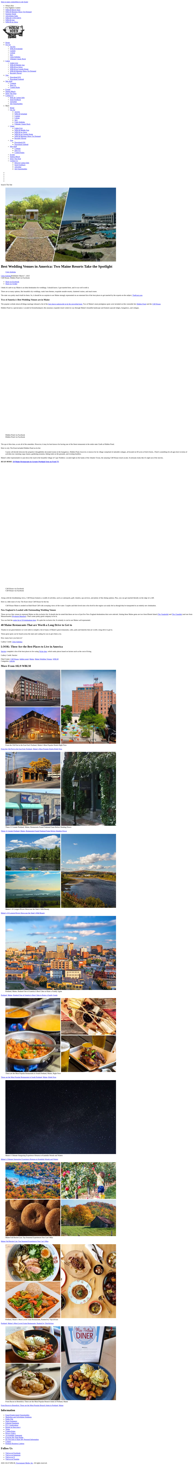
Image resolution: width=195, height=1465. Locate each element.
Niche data (43, 651)
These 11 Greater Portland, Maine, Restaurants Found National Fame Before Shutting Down (34, 831)
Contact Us (9, 96)
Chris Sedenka (15, 57)
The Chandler (177, 614)
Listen (7, 61)
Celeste (12, 53)
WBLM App (10, 20)
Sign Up (13, 85)
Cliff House (156, 304)
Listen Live (14, 63)
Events (7, 89)
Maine (31, 659)
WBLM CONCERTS (13, 18)
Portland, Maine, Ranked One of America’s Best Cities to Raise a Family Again (29, 995)
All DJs (12, 47)
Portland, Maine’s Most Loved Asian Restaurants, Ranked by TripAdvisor (27, 1323)
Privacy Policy (10, 1433)
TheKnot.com (137, 295)
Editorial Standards (12, 1423)
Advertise (13, 102)
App (7, 75)
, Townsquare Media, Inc (24, 1463)
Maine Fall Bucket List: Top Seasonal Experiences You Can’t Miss (24, 1241)
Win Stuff (8, 81)
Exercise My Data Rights (14, 1437)
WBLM (55, 659)
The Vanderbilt (163, 614)
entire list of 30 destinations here (24, 620)
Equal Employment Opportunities (17, 1415)
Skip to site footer (22, 2)
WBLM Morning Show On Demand (18, 12)
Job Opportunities (16, 104)
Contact (8, 1441)
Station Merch (10, 91)
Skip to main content (8, 2)
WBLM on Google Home (19, 69)
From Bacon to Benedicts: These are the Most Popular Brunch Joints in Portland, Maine (32, 1405)
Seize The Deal (10, 93)
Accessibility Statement (13, 1435)
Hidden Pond (141, 304)
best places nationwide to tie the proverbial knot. (65, 304)
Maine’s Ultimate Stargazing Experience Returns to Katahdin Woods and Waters (29, 1159)
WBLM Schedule (16, 49)
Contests (13, 83)
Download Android (17, 79)
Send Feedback (15, 100)
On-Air (8, 45)
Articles (12, 661)
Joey (11, 55)
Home (7, 43)
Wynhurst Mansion (19, 616)
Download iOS (15, 77)
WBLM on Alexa (11, 22)
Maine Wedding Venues (43, 659)
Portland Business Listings (14, 1444)
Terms (7, 1429)
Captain (12, 51)
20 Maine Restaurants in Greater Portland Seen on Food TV (36, 462)
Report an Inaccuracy (13, 1427)
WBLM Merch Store (12, 10)
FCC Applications (11, 1425)
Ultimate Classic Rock (18, 59)
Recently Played (16, 73)
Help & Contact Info (17, 98)
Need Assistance (11, 1421)
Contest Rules (15, 87)
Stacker (3, 651)
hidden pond (24, 659)
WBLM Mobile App (17, 65)
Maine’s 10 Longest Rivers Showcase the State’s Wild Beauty (23, 913)
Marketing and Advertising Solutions (18, 1417)
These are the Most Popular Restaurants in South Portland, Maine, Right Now (28, 1077)
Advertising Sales (11, 16)
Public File (9, 1419)
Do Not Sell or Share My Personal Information (22, 1439)
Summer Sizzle (10, 14)
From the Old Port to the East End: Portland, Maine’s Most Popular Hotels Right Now (31, 749)
